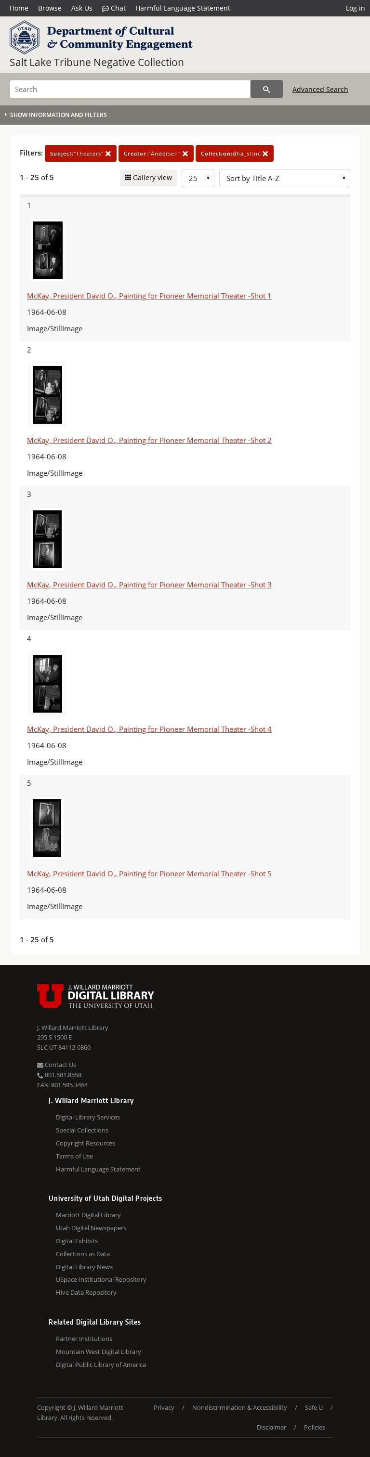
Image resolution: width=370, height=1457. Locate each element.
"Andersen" (153, 153)
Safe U (314, 1407)
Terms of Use (74, 1156)
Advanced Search (320, 89)
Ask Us (81, 8)
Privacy (164, 1407)
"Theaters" (78, 153)
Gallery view (151, 177)
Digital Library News (84, 1266)
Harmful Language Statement (182, 8)
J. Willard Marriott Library (72, 1027)
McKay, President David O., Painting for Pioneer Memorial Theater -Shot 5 (149, 873)
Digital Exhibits (77, 1240)
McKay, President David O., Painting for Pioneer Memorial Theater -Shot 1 (149, 295)
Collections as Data (83, 1253)
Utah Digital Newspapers (91, 1227)
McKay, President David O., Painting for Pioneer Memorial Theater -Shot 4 (149, 729)
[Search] (267, 89)
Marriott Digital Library (88, 1214)
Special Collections (82, 1130)
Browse (50, 8)
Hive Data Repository (86, 1292)
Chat (117, 8)
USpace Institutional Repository (101, 1279)
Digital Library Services (88, 1117)
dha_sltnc (232, 153)
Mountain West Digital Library (98, 1351)
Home (19, 8)
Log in (355, 8)
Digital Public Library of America (101, 1364)
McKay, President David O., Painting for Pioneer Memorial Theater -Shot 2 (149, 440)
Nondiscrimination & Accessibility (239, 1407)
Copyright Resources (85, 1143)
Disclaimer (271, 1427)
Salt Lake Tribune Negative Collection (97, 62)
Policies (314, 1427)
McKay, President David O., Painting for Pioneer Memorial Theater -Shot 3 (149, 584)
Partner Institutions (84, 1338)
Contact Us (59, 1064)
